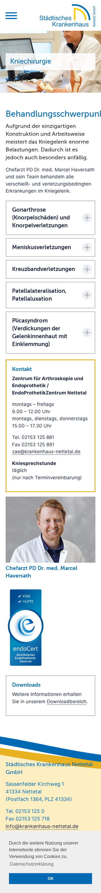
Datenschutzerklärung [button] (32, 864)
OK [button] (51, 878)
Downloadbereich (66, 701)
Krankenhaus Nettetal (67, 15)
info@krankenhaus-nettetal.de (42, 826)
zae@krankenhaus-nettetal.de (46, 451)
